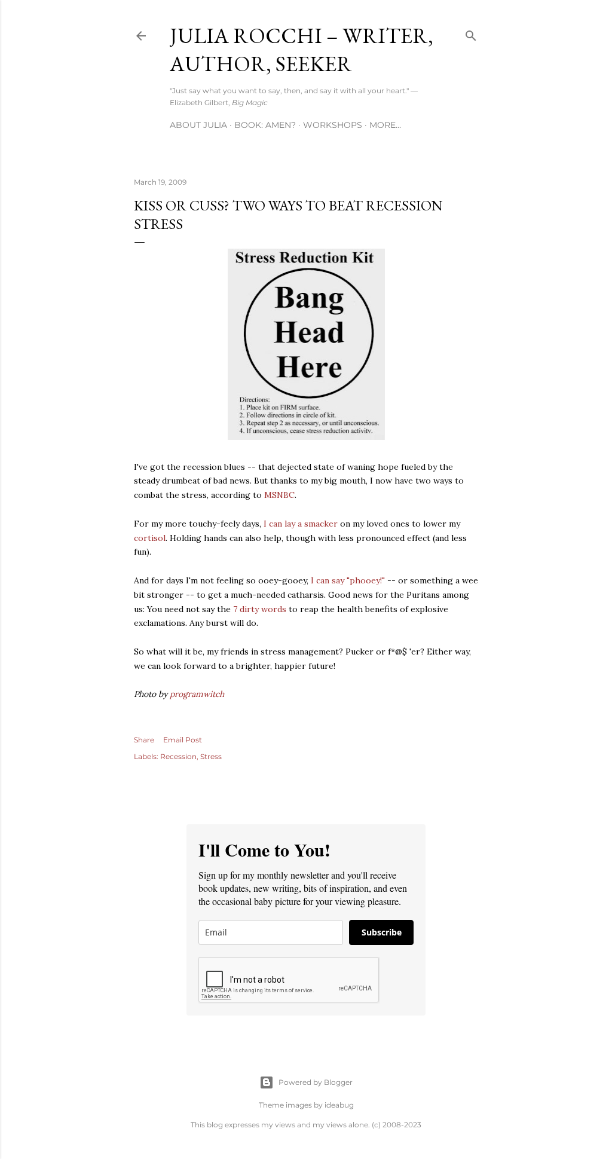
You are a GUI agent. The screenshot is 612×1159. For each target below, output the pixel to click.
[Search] (471, 33)
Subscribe (382, 932)
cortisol (150, 538)
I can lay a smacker (301, 523)
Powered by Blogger (316, 1082)
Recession (178, 756)
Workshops (332, 125)
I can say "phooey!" (348, 580)
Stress (211, 756)
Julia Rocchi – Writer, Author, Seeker (301, 50)
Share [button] (144, 739)
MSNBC (279, 495)
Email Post (182, 739)
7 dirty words (259, 609)
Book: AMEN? (265, 125)
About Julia (198, 125)
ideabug (339, 1104)
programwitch (197, 694)
